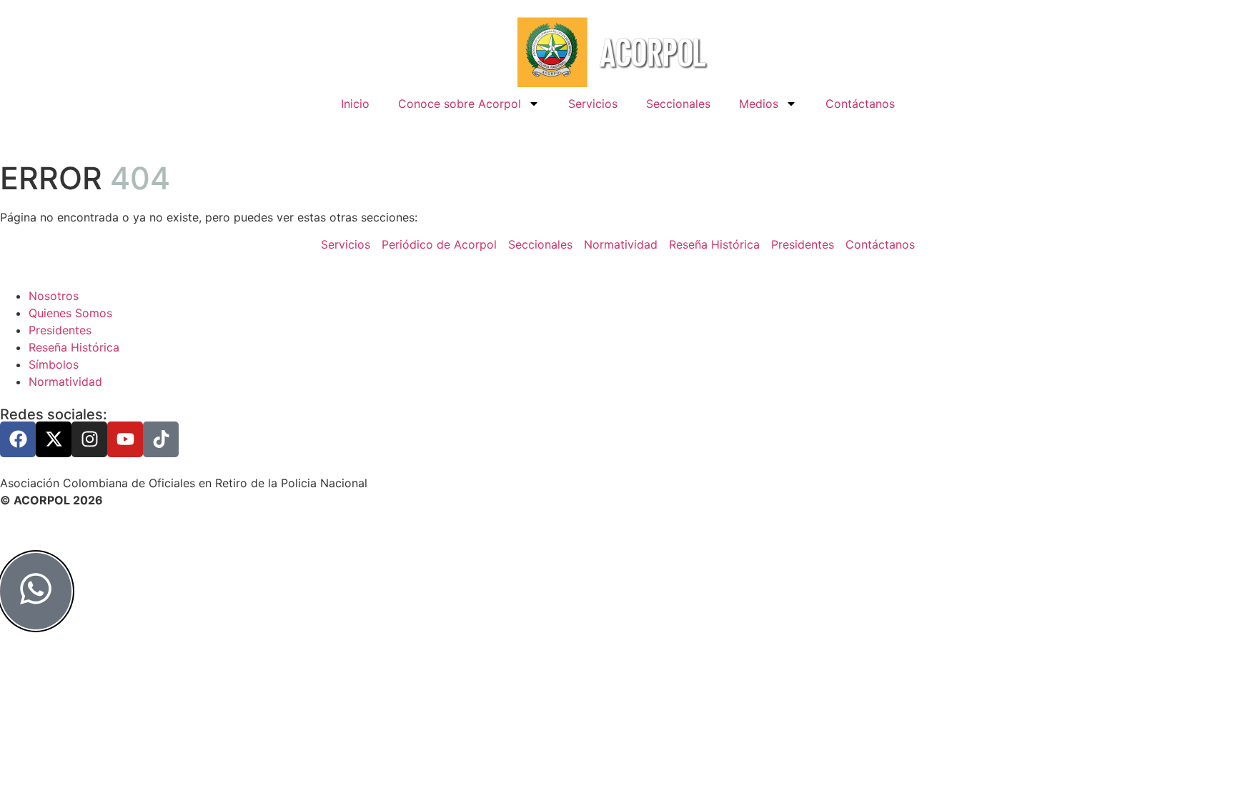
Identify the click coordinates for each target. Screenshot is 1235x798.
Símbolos (54, 364)
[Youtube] (125, 439)
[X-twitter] (53, 439)
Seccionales (678, 103)
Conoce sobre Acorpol (459, 103)
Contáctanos (860, 103)
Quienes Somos (70, 313)
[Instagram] (89, 439)
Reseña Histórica (74, 347)
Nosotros (54, 296)
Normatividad (65, 381)
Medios (758, 103)
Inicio (355, 103)
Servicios (593, 103)
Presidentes (60, 330)
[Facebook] (18, 439)
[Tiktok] (161, 439)
